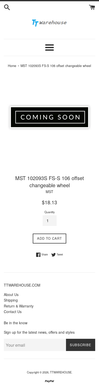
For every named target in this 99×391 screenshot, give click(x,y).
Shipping (11, 300)
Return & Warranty (19, 305)
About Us (11, 294)
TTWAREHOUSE (61, 372)
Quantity (49, 212)
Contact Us (13, 311)
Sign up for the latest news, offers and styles (39, 332)
